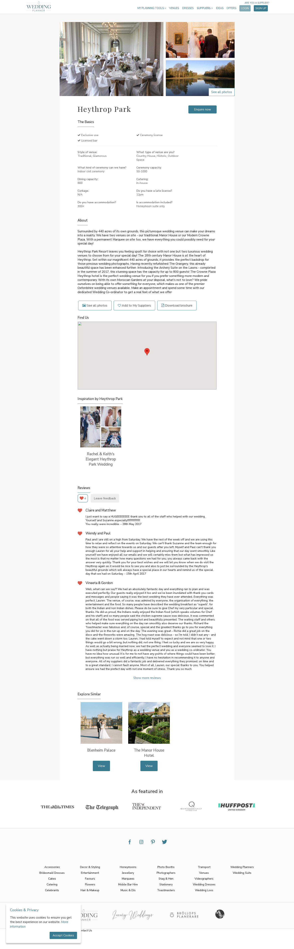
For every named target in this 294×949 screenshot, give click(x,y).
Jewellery (128, 873)
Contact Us (85, 930)
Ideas (219, 8)
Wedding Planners (242, 867)
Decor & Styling (90, 867)
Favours (90, 879)
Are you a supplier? (257, 2)
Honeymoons (128, 867)
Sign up (260, 8)
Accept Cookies (63, 935)
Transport (204, 867)
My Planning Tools (150, 8)
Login (245, 8)
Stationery (166, 884)
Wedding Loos (204, 890)
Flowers (90, 884)
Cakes (52, 879)
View (101, 766)
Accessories (52, 867)
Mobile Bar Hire (128, 884)
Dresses (188, 8)
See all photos (96, 305)
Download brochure (178, 305)
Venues (174, 8)
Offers (231, 8)
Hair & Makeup (90, 890)
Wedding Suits (242, 873)
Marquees (128, 879)
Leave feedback (105, 498)
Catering (52, 884)
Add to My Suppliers (136, 305)
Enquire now (202, 109)
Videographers (204, 879)
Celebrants (52, 890)
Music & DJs (128, 890)
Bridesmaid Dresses (52, 873)
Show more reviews (147, 678)
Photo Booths (166, 867)
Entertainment (90, 873)
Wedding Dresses (204, 884)
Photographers (166, 873)
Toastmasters (166, 890)
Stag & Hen (166, 879)
